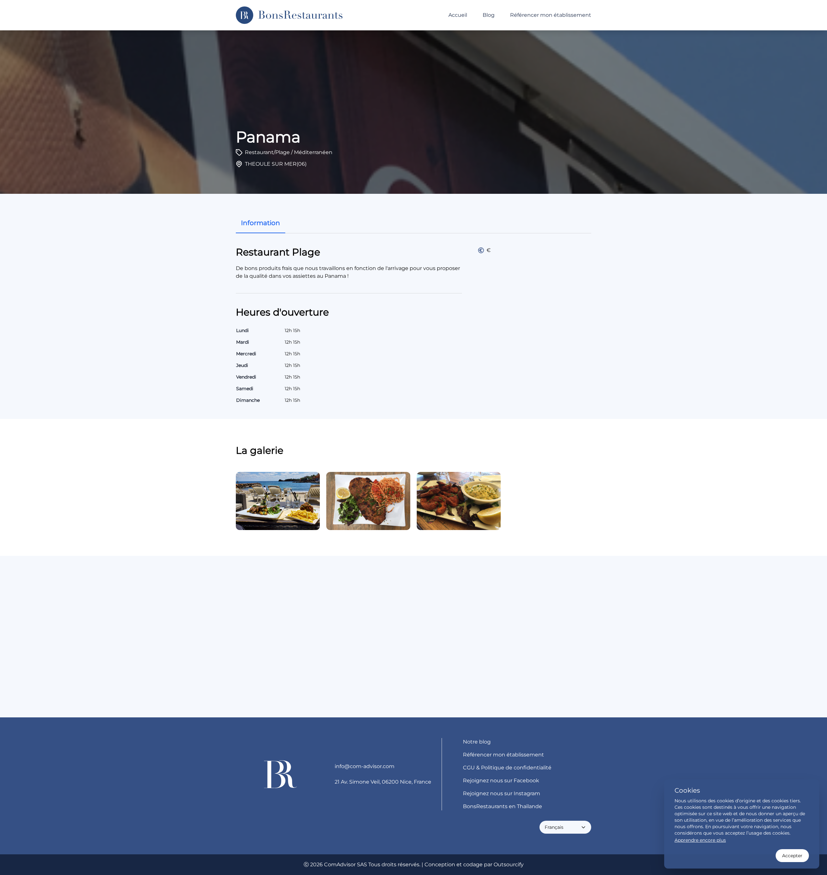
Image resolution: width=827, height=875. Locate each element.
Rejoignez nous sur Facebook (501, 780)
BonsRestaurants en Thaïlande (502, 806)
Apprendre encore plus (700, 840)
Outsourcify (509, 864)
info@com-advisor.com (364, 766)
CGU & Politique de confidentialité (507, 768)
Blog (489, 15)
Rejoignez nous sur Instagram (501, 793)
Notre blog (477, 742)
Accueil (457, 15)
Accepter (792, 856)
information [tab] (260, 223)
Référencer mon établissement (550, 15)
